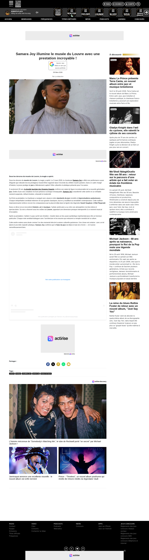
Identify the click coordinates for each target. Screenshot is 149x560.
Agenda (121, 19)
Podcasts (104, 19)
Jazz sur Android (104, 529)
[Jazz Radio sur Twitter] (72, 549)
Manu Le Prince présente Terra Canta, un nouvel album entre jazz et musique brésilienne (123, 82)
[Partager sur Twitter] (52, 365)
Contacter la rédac (38, 531)
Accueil (8, 19)
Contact (12, 526)
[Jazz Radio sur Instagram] (83, 549)
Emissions (13, 531)
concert (12, 373)
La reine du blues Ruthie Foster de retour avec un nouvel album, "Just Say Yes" (123, 307)
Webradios (26, 19)
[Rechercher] (138, 4)
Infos (87, 19)
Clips (33, 526)
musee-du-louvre (46, 373)
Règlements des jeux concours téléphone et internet (129, 540)
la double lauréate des (39, 189)
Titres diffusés (69, 19)
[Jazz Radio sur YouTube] (77, 549)
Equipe (11, 529)
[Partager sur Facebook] (47, 365)
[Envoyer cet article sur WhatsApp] (63, 365)
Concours (139, 19)
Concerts (35, 529)
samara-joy (36, 373)
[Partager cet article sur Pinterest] (57, 365)
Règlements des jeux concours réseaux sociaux (128, 528)
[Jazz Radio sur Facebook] (66, 549)
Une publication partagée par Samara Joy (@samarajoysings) (58, 316)
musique (18, 373)
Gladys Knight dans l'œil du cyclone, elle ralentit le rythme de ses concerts (124, 130)
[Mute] (37, 12)
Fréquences (46, 19)
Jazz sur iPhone (104, 526)
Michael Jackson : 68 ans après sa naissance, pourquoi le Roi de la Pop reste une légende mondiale (124, 244)
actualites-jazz (26, 373)
